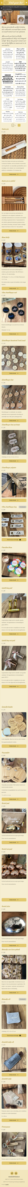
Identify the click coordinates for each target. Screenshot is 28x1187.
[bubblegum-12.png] (7, 79)
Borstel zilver (6, 906)
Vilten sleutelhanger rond (9, 292)
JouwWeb (7, 1184)
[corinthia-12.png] (7, 104)
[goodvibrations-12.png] (20, 104)
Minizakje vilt (6, 999)
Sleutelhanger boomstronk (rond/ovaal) (13, 340)
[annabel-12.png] (7, 66)
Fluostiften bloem (7, 547)
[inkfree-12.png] (20, 116)
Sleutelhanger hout (7, 380)
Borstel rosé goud (7, 849)
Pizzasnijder (5, 752)
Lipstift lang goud (7, 588)
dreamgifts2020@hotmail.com (14, 1176)
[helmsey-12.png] (7, 116)
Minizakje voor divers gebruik (11, 949)
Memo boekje (5, 237)
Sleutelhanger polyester (9, 467)
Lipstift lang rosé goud (8, 640)
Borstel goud (5, 803)
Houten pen (5, 129)
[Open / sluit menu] (1, 2)
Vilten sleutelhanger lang (9, 507)
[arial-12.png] (20, 66)
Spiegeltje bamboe (7, 707)
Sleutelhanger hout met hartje (11, 424)
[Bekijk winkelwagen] (26, 2)
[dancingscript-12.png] (20, 91)
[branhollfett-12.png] (20, 79)
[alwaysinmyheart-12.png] (20, 53)
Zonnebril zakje (6, 1079)
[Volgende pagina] (19, 125)
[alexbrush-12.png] (7, 53)
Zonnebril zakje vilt (8, 1042)
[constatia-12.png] (7, 91)
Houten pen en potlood (8, 181)
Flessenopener (6, 1127)
